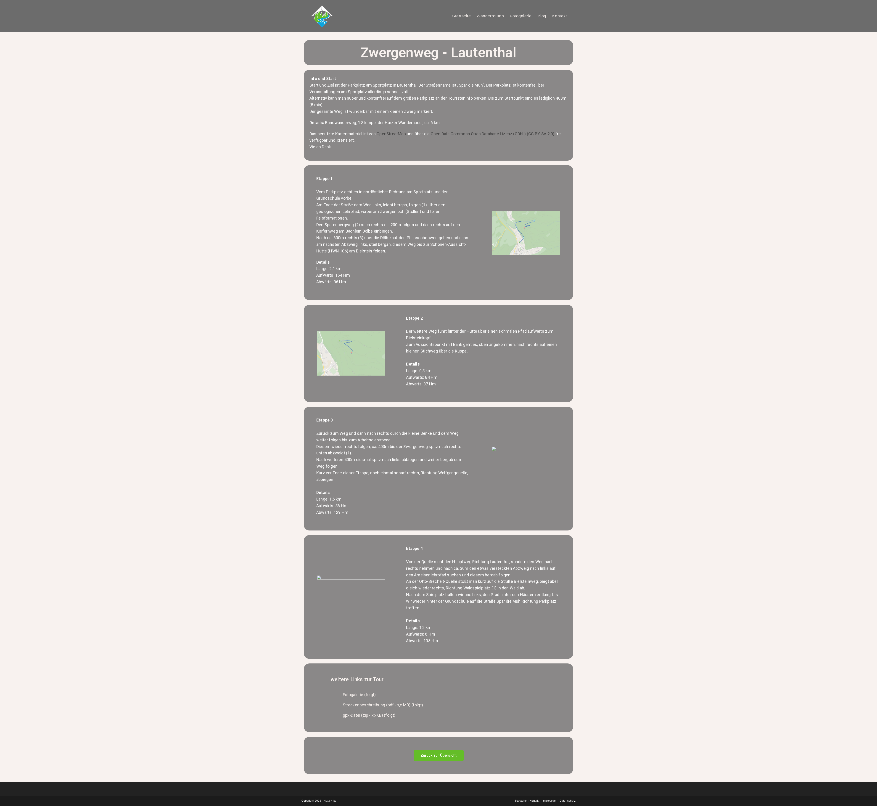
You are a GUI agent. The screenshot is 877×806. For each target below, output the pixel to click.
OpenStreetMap (391, 133)
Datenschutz (568, 800)
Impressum (549, 800)
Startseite (521, 800)
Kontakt (534, 800)
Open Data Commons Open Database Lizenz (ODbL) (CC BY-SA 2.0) (493, 133)
